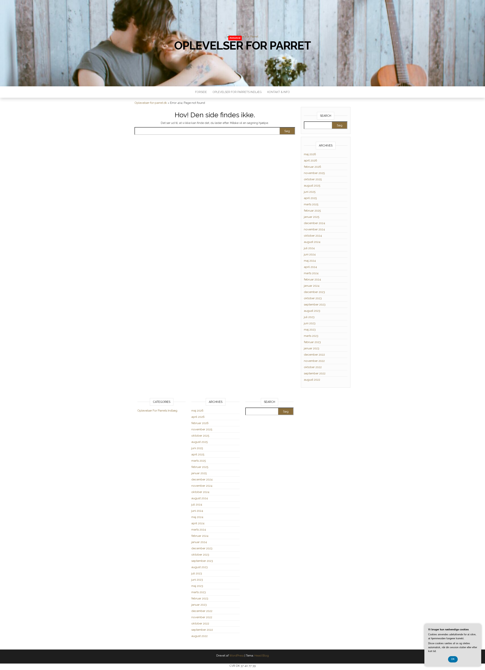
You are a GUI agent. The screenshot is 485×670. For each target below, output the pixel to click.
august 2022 (312, 379)
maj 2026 (310, 154)
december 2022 (314, 354)
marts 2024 (311, 273)
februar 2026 (312, 166)
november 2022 (314, 361)
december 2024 (314, 223)
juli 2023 (309, 317)
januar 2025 (311, 217)
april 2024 (310, 267)
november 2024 (314, 229)
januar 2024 (311, 285)
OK (453, 659)
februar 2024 (312, 279)
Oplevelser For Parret (242, 45)
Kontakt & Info (278, 92)
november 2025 (314, 173)
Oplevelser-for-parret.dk (151, 103)
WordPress (236, 655)
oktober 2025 (313, 179)
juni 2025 (309, 192)
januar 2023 (311, 348)
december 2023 (314, 292)
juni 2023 (309, 323)
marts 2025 (311, 204)
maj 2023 (310, 329)
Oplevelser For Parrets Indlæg (237, 92)
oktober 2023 (313, 298)
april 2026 (310, 160)
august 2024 (312, 242)
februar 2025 (312, 210)
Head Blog (261, 655)
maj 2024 (310, 260)
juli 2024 (309, 248)
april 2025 (310, 198)
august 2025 (312, 185)
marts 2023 (311, 336)
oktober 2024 (313, 235)
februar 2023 (312, 342)
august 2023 (312, 311)
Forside (201, 92)
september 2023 (314, 304)
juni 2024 (310, 254)
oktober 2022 (313, 367)
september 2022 (314, 373)
